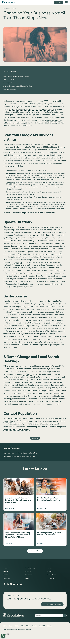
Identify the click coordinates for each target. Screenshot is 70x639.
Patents (49, 625)
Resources (6, 578)
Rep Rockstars (51, 574)
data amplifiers (10, 238)
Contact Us (50, 578)
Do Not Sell (42, 625)
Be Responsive (8, 83)
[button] (66, 2)
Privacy (11, 625)
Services (5, 571)
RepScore (6, 574)
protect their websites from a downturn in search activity (32, 109)
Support (49, 571)
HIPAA (22, 625)
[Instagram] (8, 584)
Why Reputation (30, 568)
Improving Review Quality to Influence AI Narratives (20, 453)
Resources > (6, 8)
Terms (17, 625)
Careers (49, 568)
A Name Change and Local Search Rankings (17, 86)
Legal (4, 625)
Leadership (28, 574)
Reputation (8, 421)
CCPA (28, 625)
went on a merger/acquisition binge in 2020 (30, 101)
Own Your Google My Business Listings (16, 76)
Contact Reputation (9, 89)
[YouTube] (14, 584)
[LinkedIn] (17, 584)
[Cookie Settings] (3, 636)
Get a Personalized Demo (52, 604)
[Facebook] (4, 584)
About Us (28, 571)
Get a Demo (58, 2)
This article (18, 262)
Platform (5, 568)
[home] (8, 2)
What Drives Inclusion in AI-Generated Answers (19, 456)
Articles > (13, 8)
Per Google (27, 374)
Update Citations (8, 79)
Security (34, 625)
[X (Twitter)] (11, 584)
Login (5, 634)
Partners (27, 578)
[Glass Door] (21, 584)
